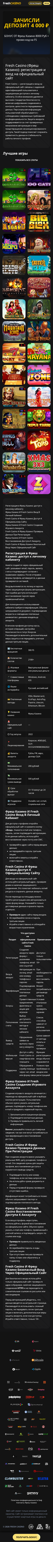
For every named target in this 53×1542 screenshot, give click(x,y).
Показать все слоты (26, 160)
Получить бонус (26, 1537)
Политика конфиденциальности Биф (26, 1500)
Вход (46, 3)
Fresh (12, 3)
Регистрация (35, 3)
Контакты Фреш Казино (26, 1502)
